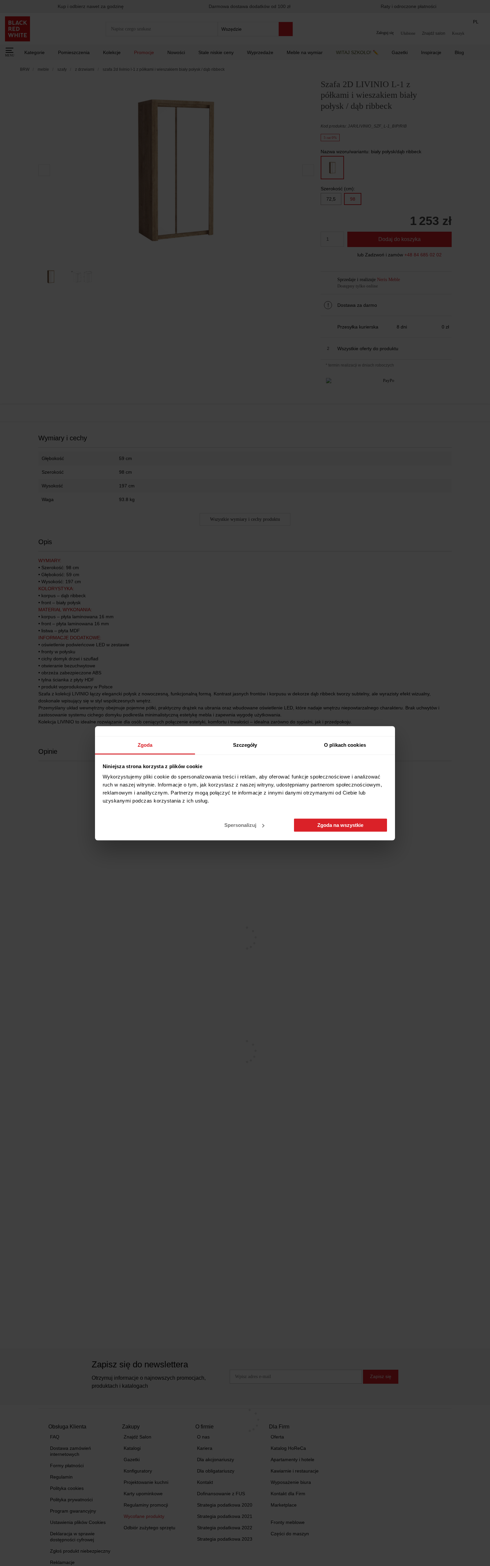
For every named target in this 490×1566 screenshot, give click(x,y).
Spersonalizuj (240, 825)
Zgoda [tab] (145, 745)
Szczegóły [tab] (245, 745)
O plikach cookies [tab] (345, 745)
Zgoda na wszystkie (340, 825)
